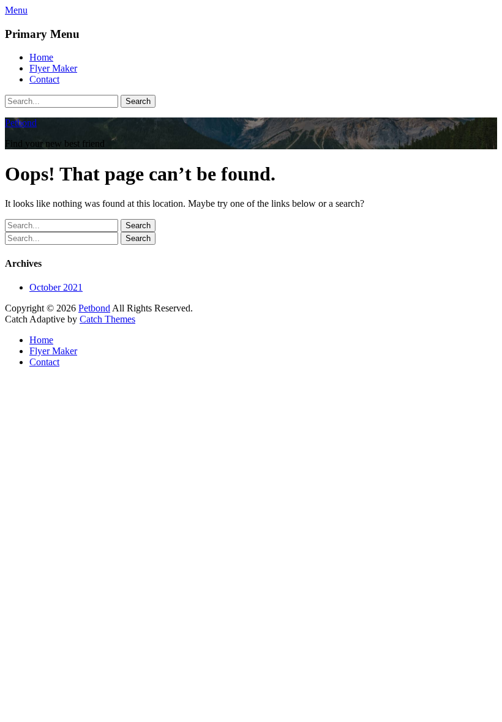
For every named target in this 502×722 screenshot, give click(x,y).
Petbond (21, 122)
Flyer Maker (53, 68)
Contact (44, 79)
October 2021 (56, 287)
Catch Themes (107, 319)
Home (41, 57)
